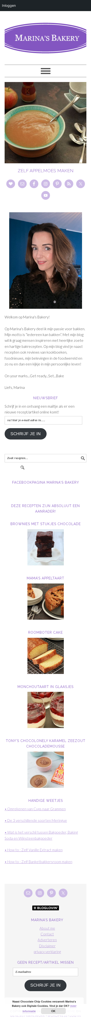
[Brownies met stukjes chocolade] (46, 547)
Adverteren (47, 940)
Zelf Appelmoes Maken (46, 170)
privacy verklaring (47, 951)
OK (53, 1011)
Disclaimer (47, 946)
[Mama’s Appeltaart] (46, 602)
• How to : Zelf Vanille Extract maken (34, 850)
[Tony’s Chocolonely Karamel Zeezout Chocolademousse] (46, 770)
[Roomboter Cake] (46, 656)
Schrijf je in (25, 434)
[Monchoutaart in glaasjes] (46, 710)
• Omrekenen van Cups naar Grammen (35, 809)
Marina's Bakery (45, 35)
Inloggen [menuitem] (9, 5)
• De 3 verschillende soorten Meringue (36, 820)
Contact (47, 934)
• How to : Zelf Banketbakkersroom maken (38, 861)
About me (47, 928)
